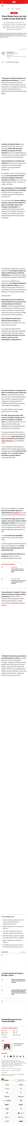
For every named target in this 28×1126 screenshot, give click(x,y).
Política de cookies (5, 1070)
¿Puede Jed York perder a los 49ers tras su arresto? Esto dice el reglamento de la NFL (13, 922)
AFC (8, 8)
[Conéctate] (26, 2)
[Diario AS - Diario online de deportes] (14, 2)
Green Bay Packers (15, 578)
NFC (12, 8)
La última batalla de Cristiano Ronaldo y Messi (12, 974)
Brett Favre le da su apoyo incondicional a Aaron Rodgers (18, 582)
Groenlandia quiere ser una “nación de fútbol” (11, 1020)
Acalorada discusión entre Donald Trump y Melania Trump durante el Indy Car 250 (19, 992)
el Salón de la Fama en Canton (13, 604)
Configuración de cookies (15, 1070)
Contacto (3, 1068)
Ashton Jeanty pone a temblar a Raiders (12, 941)
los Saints (15, 513)
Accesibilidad (4, 1072)
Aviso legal (9, 1068)
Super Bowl (18, 8)
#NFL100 (14, 13)
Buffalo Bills (14, 567)
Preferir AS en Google (13, 62)
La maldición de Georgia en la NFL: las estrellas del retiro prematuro (13, 946)
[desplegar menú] (2, 2)
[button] (2, 62)
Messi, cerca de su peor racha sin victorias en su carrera (18, 981)
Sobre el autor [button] (9, 55)
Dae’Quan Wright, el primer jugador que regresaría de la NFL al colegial (13, 937)
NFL (2, 6)
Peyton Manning (7, 441)
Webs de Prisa (20, 1080)
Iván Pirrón (10, 52)
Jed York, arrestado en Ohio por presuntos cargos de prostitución (13, 932)
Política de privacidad (16, 1068)
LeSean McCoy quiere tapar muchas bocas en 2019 (17, 570)
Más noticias (23, 952)
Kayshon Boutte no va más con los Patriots (13, 928)
